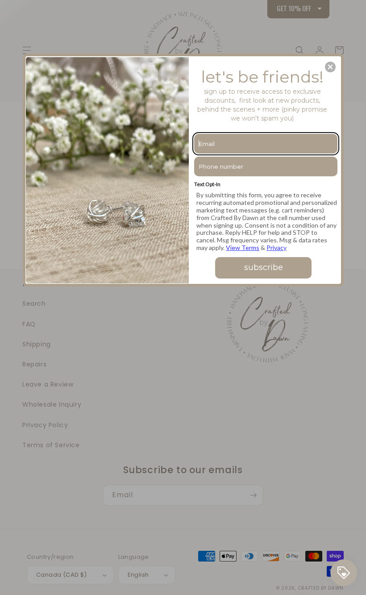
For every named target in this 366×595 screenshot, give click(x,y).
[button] (330, 67)
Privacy (276, 247)
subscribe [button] (263, 267)
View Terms (242, 247)
